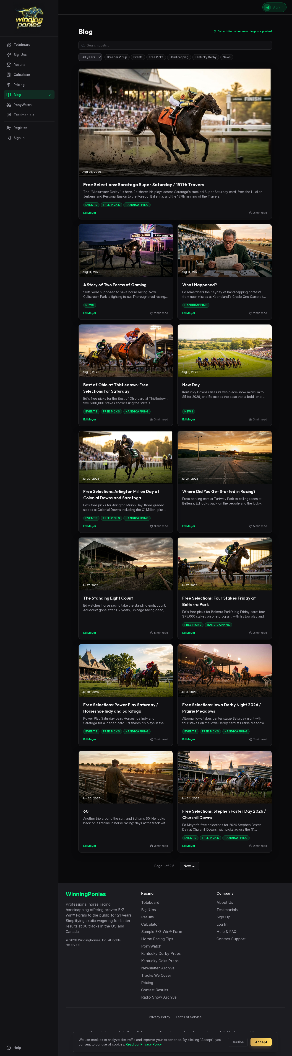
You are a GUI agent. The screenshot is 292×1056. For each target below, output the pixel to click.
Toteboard (22, 44)
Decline (238, 1042)
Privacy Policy (159, 1017)
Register (20, 128)
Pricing (19, 85)
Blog (17, 95)
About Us (224, 902)
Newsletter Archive (158, 968)
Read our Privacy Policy (144, 1044)
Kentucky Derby (205, 57)
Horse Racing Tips (157, 939)
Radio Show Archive (159, 997)
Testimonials (24, 115)
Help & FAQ (226, 931)
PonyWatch (23, 105)
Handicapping (179, 57)
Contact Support (230, 939)
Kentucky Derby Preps (161, 953)
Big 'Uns (20, 55)
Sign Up (223, 917)
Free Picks (156, 57)
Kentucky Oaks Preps (160, 960)
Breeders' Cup (117, 57)
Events (138, 57)
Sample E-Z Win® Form (161, 931)
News (227, 57)
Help (17, 1048)
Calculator (22, 75)
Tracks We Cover (156, 975)
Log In (221, 924)
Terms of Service (189, 1017)
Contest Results (154, 990)
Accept (261, 1042)
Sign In (19, 138)
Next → (189, 866)
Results (20, 65)
